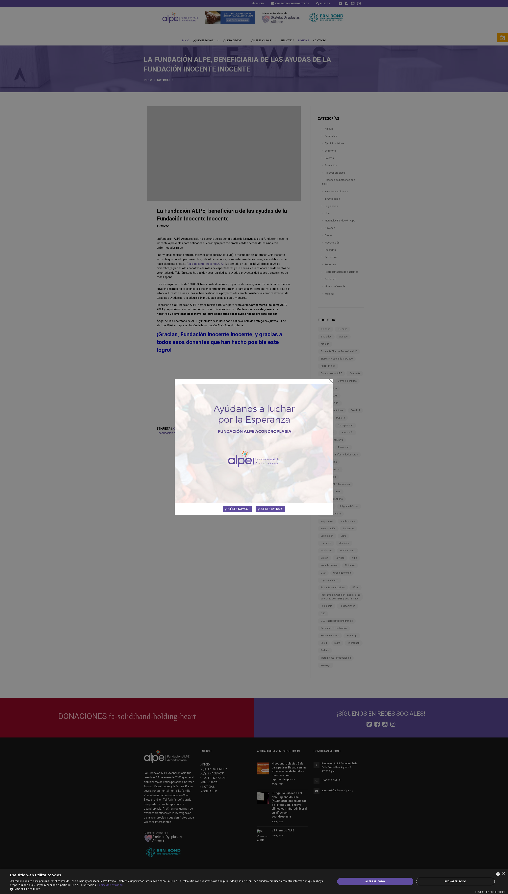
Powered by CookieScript (490, 891)
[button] (168, 889)
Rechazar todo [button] (455, 881)
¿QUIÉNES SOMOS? (237, 508)
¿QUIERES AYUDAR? (270, 508)
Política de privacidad (110, 885)
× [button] (503, 873)
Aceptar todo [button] (375, 881)
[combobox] (498, 874)
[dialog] (254, 881)
